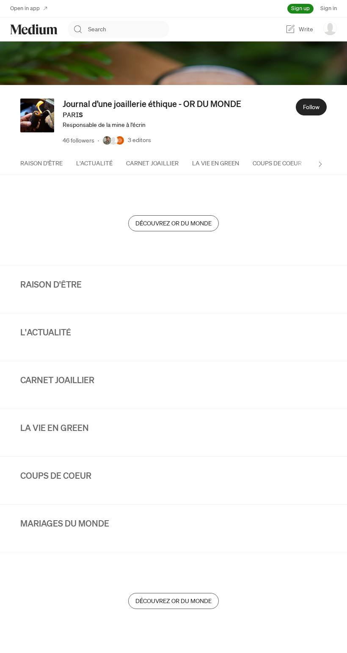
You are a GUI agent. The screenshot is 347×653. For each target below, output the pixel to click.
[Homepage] (34, 29)
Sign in (328, 8)
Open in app (25, 8)
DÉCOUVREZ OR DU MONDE (173, 223)
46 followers (78, 140)
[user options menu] (330, 28)
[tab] (41, 163)
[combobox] (128, 29)
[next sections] (320, 164)
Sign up (300, 8)
